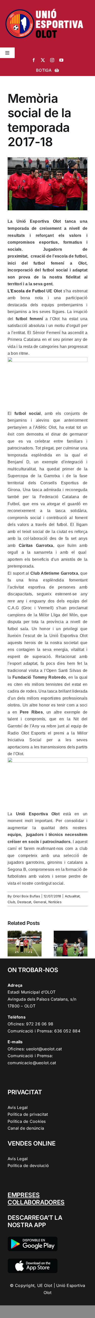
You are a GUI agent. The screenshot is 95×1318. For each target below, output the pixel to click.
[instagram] (52, 60)
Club (11, 902)
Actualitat (72, 896)
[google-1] (33, 1238)
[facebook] (34, 60)
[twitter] (43, 60)
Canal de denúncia (26, 1128)
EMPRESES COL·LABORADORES (36, 1198)
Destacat (24, 902)
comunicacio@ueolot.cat (32, 1062)
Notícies (55, 902)
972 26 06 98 (39, 1023)
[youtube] (61, 60)
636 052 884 (67, 1030)
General (39, 902)
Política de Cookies (27, 1121)
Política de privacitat (28, 1114)
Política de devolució (28, 1165)
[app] (33, 1260)
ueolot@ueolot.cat (44, 1048)
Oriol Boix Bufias (26, 896)
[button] (11, 943)
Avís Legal (18, 1107)
